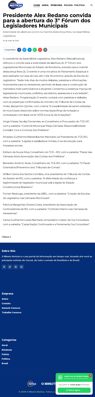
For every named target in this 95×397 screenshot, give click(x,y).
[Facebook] (19, 50)
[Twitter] (24, 50)
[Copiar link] (45, 50)
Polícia (68, 5)
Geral (45, 5)
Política (79, 5)
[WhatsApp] (35, 50)
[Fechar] (90, 375)
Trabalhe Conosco (11, 312)
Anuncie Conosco (11, 308)
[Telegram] (30, 50)
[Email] (40, 50)
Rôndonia (56, 5)
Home (37, 5)
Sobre (5, 299)
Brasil (5, 363)
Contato (6, 303)
